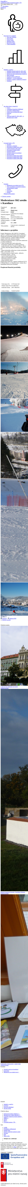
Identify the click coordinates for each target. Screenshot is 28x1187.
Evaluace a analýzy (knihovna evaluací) (16, 79)
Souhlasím (10, 1152)
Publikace (9, 81)
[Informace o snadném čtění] (14, 1100)
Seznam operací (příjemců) (13, 76)
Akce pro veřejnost (11, 37)
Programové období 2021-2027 (14, 147)
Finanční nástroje (11, 151)
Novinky (9, 144)
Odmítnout (3, 1152)
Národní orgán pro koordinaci (14, 153)
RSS (5, 1134)
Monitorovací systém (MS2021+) (12, 1115)
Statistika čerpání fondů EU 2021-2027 (16, 71)
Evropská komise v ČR (10, 1122)
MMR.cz (6, 1118)
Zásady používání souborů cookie (12, 1131)
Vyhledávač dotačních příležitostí (15, 109)
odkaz (14, 1147)
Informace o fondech (12, 146)
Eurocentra (9, 191)
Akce (8, 114)
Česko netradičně (11, 44)
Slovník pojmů (10, 154)
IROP (6, 1121)
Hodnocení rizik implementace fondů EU (17, 74)
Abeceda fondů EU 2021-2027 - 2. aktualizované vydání (15, 117)
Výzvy (8, 107)
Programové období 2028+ (13, 150)
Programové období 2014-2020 (14, 155)
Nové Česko (10, 38)
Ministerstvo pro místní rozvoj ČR (15, 185)
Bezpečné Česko (11, 42)
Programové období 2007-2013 (14, 157)
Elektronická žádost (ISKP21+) (12, 1113)
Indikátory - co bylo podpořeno (14, 78)
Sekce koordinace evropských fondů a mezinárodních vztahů (16, 187)
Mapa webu (7, 1136)
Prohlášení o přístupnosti (10, 1129)
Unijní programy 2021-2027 (14, 148)
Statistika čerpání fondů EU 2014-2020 (16, 72)
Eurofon (9, 189)
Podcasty (9, 113)
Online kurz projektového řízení (14, 112)
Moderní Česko (10, 41)
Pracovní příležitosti (8, 1107)
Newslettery (12, 193)
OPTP (6, 1119)
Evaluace (6, 1105)
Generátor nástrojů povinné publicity (13, 1116)
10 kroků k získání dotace (13, 110)
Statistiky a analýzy (8, 1104)
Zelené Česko (10, 40)
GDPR (5, 1127)
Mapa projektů (10, 75)
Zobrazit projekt (4, 688)
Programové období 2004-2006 (14, 158)
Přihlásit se (3, 7)
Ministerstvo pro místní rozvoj (12, 1072)
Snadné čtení (7, 1130)
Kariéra (8, 192)
